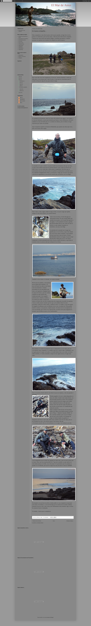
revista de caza (21, 44)
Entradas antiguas (70, 520)
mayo (21, 84)
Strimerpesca (21, 48)
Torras (21, 102)
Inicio (54, 520)
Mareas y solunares (22, 56)
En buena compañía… (39, 31)
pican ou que (21, 42)
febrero (21, 90)
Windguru (20, 57)
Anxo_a (21, 97)
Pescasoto (20, 41)
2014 (20, 76)
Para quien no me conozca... (22, 31)
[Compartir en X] (53, 517)
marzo (21, 89)
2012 (20, 79)
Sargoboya (21, 46)
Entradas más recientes (37, 520)
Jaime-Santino (22, 100)
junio (21, 82)
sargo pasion (21, 45)
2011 (20, 92)
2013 (20, 78)
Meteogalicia (21, 55)
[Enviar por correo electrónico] (50, 517)
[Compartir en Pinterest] (55, 517)
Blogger (52, 617)
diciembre (21, 81)
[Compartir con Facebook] (54, 517)
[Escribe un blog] (52, 517)
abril (20, 85)
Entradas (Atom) (40, 522)
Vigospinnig (21, 49)
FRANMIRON (22, 99)
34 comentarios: (46, 517)
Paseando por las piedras (23, 38)
